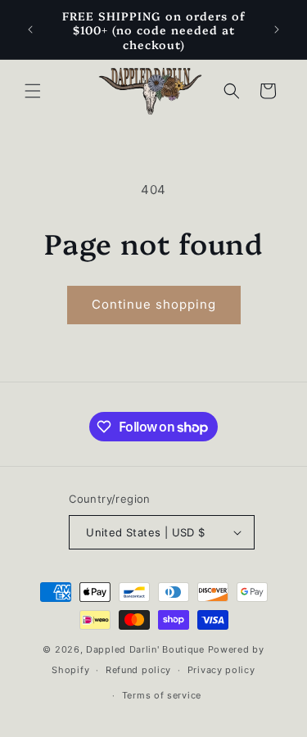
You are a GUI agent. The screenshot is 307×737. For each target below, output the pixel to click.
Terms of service (161, 695)
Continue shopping (154, 304)
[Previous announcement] (30, 29)
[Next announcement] (277, 29)
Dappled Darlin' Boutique (145, 649)
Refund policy (138, 670)
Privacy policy (221, 670)
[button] (33, 91)
